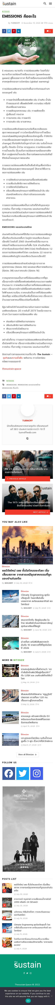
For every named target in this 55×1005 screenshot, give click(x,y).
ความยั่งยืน (17, 358)
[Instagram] (36, 773)
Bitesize (6, 11)
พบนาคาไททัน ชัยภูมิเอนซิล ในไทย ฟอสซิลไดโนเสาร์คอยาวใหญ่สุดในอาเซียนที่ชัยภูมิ (36, 623)
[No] (51, 996)
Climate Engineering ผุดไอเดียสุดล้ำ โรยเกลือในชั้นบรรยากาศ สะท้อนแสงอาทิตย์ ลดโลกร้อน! (37, 599)
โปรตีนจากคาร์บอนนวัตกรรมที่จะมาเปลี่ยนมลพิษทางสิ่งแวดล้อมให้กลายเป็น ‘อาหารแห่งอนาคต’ (33, 942)
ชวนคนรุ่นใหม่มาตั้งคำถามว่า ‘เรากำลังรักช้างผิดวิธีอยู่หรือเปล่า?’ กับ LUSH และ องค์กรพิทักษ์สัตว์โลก (36, 674)
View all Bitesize (26, 754)
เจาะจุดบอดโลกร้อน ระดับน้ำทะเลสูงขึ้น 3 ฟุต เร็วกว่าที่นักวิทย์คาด (37, 740)
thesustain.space (11, 369)
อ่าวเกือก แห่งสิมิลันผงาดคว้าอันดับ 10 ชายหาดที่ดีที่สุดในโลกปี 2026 (36, 645)
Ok (28, 1001)
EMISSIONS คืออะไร (10, 388)
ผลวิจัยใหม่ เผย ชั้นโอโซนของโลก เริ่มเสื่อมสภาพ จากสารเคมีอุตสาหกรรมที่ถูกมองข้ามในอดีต (26, 575)
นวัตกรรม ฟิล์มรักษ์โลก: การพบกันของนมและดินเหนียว (32, 913)
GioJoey (9, 583)
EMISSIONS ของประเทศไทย (29, 384)
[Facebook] (8, 773)
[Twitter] (22, 773)
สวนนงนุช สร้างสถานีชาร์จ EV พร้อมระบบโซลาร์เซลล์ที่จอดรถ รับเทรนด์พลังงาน (35, 719)
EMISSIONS (12, 384)
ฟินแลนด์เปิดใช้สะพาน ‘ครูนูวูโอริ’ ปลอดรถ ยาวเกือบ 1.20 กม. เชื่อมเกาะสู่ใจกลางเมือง (36, 697)
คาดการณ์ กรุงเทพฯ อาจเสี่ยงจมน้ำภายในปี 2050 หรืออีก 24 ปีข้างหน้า (32, 901)
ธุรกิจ (5, 358)
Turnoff (15, 23)
